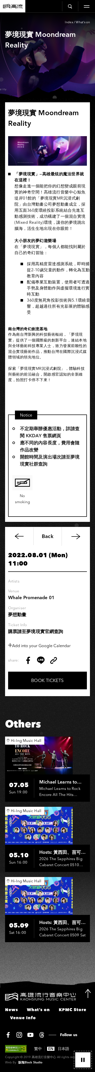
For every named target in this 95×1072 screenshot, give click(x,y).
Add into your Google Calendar (41, 645)
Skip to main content (47, 20)
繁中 (38, 1049)
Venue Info (23, 1017)
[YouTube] (30, 1035)
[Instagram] (19, 1035)
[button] (83, 1060)
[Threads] (42, 1035)
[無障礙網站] (16, 1049)
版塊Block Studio (30, 1062)
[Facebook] (8, 1035)
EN (50, 1049)
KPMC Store (72, 1009)
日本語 (63, 1049)
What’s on (83, 22)
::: (2, 995)
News (11, 1009)
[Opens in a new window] (28, 660)
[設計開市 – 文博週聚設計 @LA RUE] (76, 536)
